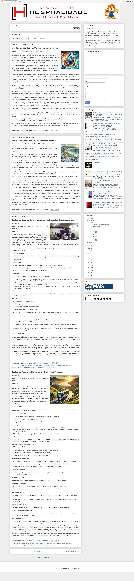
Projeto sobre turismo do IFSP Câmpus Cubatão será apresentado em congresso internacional (100, 135)
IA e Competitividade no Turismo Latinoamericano (35, 48)
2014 (89, 268)
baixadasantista (34, 365)
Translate (42, 38)
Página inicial (37, 551)
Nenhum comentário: (42, 130)
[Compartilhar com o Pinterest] (58, 130)
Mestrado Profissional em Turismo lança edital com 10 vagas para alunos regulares (107, 172)
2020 (89, 253)
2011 (89, 275)
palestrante (69, 365)
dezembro (92, 220)
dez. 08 (93, 234)
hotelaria (55, 365)
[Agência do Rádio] (94, 288)
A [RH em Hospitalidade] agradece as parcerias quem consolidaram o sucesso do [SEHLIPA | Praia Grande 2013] (107, 114)
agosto (91, 242)
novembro (92, 240)
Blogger (77, 568)
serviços (42, 367)
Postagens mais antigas (72, 551)
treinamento (49, 367)
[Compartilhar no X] (55, 130)
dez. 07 (93, 236)
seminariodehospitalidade (33, 367)
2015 (89, 265)
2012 (89, 273)
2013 (89, 270)
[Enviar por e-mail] (52, 130)
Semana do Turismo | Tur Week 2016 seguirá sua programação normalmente (107, 203)
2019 (89, 255)
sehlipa (24, 367)
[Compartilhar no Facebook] (57, 130)
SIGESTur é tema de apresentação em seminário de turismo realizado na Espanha (107, 124)
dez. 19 (93, 222)
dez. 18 (93, 229)
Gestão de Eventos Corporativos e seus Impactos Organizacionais (43, 220)
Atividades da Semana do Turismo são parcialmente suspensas (104, 192)
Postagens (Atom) (48, 557)
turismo (54, 367)
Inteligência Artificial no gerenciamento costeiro (34, 141)
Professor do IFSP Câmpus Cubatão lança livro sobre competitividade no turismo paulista (106, 144)
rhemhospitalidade (16, 367)
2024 (89, 218)
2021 (89, 250)
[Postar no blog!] (53, 130)
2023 (89, 245)
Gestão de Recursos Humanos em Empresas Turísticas (37, 372)
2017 (89, 260)
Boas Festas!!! (97, 162)
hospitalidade (48, 365)
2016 (89, 263)
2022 (89, 248)
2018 (89, 258)
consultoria (41, 365)
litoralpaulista (61, 365)
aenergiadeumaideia (24, 365)
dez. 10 (93, 232)
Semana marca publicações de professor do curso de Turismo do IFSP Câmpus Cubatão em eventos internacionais (103, 153)
